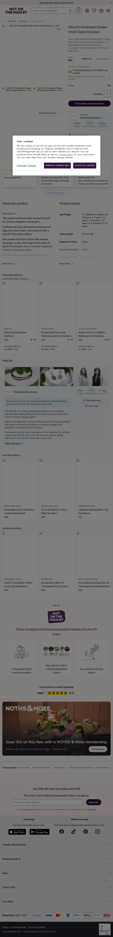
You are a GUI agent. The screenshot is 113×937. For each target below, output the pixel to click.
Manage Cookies (26, 165)
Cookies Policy (66, 154)
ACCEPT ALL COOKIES (85, 165)
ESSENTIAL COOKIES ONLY (57, 165)
